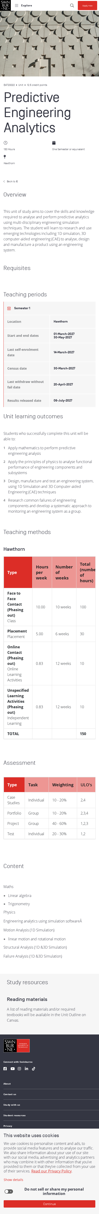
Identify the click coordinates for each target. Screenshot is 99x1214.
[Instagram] (19, 1069)
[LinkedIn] (26, 1069)
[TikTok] (33, 1069)
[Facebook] (5, 1069)
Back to (12, 181)
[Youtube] (13, 1069)
